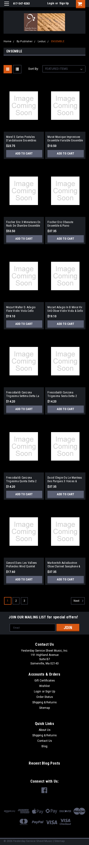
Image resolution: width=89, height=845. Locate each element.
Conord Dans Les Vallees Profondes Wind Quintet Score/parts (21, 564)
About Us (45, 730)
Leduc (42, 41)
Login (50, 3)
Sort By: (33, 68)
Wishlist (44, 686)
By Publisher (25, 41)
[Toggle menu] (6, 6)
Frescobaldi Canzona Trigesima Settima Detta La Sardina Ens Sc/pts (22, 394)
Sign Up (64, 3)
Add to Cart (24, 153)
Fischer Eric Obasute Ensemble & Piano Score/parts (60, 224)
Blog (44, 746)
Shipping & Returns (44, 702)
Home (7, 41)
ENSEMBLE (57, 41)
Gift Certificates (44, 680)
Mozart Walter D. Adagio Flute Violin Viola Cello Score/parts (21, 309)
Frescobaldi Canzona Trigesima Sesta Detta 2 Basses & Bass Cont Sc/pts (63, 394)
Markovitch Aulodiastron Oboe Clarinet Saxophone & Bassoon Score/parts (63, 564)
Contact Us (44, 740)
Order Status (44, 697)
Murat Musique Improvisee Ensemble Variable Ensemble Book (65, 138)
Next (77, 601)
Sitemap (44, 708)
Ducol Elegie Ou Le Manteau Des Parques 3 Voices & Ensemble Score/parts (64, 479)
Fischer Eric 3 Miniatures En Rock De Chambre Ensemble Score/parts (23, 224)
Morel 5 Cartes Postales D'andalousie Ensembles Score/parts (21, 138)
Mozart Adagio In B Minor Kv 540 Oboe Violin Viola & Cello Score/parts (65, 309)
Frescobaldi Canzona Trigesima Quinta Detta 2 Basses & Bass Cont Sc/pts (22, 479)
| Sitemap (59, 841)
